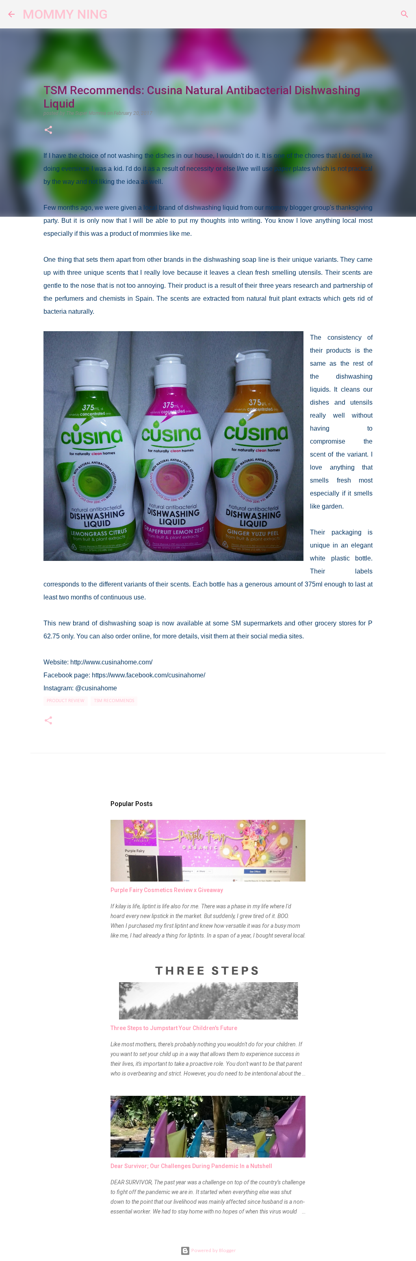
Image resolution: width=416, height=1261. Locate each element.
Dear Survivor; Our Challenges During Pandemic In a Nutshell (191, 1166)
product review (65, 700)
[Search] (119, 14)
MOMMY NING (65, 14)
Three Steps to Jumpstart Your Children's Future (173, 1028)
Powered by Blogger (213, 1250)
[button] (48, 130)
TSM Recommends (114, 700)
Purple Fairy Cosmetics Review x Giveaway (166, 890)
